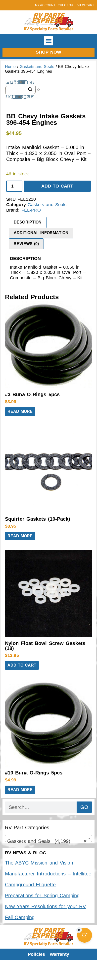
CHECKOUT (66, 5)
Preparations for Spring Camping (42, 895)
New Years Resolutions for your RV (45, 906)
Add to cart (57, 186)
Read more (20, 411)
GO (84, 807)
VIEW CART (85, 5)
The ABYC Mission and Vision (39, 862)
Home (10, 66)
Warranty (59, 954)
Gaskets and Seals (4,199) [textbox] (47, 841)
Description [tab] (28, 222)
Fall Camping (20, 917)
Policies (36, 954)
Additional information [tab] (41, 233)
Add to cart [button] (21, 665)
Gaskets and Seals (37, 66)
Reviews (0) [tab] (26, 244)
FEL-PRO (31, 210)
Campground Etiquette (30, 884)
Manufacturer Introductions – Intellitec (48, 873)
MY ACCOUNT (45, 5)
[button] (48, 41)
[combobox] (48, 838)
